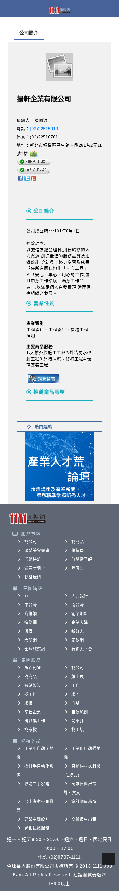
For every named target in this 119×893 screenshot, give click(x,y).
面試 (75, 703)
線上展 (77, 676)
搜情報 (77, 550)
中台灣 (30, 605)
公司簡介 (28, 33)
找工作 (30, 694)
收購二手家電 (37, 784)
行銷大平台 (81, 649)
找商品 (77, 542)
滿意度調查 (34, 568)
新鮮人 (77, 631)
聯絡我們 (32, 577)
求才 (75, 694)
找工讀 (77, 729)
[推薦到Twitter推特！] (27, 177)
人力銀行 (79, 596)
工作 (75, 685)
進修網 (30, 622)
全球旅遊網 (34, 649)
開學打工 (79, 721)
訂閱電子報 (81, 559)
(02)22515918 (44, 128)
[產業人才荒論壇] (59, 465)
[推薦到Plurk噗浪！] (33, 177)
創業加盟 (79, 613)
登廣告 (77, 568)
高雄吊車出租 (84, 819)
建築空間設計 (37, 819)
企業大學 (79, 622)
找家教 (30, 729)
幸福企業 (32, 712)
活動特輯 (32, 559)
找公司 (30, 542)
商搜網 (30, 613)
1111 (28, 596)
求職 (28, 703)
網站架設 (32, 685)
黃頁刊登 (32, 668)
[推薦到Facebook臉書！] (20, 177)
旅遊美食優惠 (37, 550)
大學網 (30, 640)
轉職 (28, 631)
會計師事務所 (84, 801)
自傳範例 (79, 712)
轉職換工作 (34, 721)
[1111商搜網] (59, 9)
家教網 (77, 640)
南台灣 (77, 605)
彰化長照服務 (37, 828)
